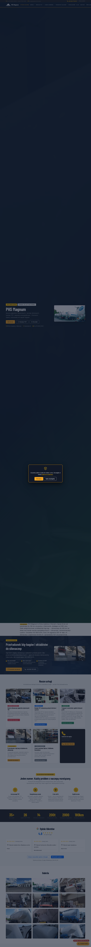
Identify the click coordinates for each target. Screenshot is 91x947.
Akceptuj (38, 479)
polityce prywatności (47, 474)
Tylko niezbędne (50, 479)
